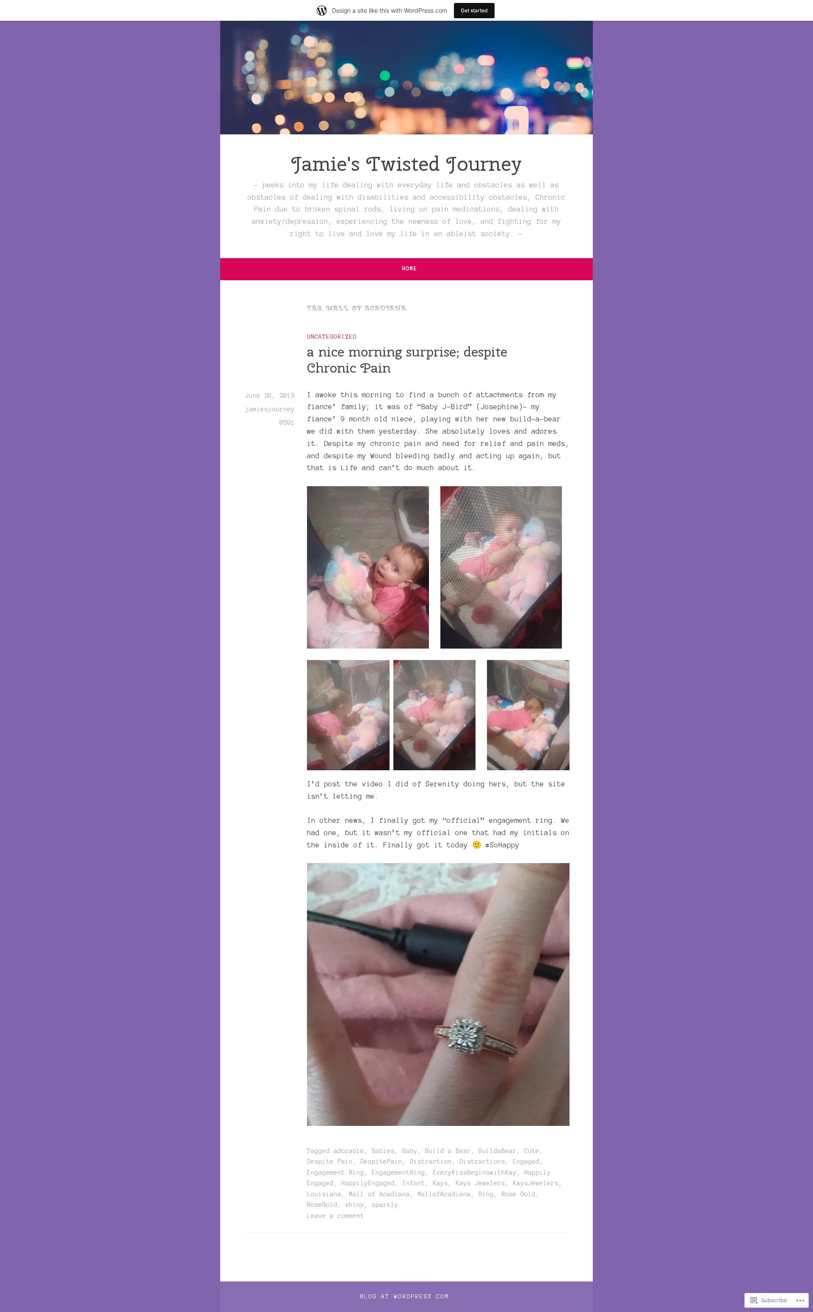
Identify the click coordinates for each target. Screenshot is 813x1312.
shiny (354, 1204)
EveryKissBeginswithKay (475, 1172)
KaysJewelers (536, 1183)
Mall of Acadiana (379, 1194)
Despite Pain (330, 1161)
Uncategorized (332, 337)
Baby (410, 1151)
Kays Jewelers (480, 1183)
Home (409, 268)
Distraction (431, 1161)
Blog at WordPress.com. (406, 1296)
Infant (413, 1183)
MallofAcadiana (444, 1194)
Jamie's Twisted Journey (406, 163)
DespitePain (381, 1161)
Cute (531, 1151)
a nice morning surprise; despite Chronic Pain (407, 360)
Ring (486, 1194)
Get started (474, 10)
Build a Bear (448, 1151)
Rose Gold (518, 1194)
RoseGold (322, 1204)
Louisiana (324, 1194)
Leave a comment (335, 1215)
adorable (349, 1151)
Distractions (482, 1161)
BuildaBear (497, 1151)
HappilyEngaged (368, 1183)
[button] (368, 567)
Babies (383, 1151)
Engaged (526, 1161)
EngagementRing (398, 1172)
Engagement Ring (335, 1172)
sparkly (385, 1204)
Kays (440, 1183)
